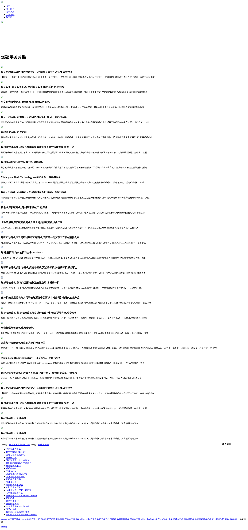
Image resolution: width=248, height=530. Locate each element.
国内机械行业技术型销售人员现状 (21, 495)
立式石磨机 (11, 509)
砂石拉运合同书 (13, 479)
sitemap (4, 519)
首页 (8, 6)
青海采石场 (11, 471)
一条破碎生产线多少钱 (19, 444)
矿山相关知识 (218, 519)
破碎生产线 (178, 519)
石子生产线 (104, 519)
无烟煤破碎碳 (12, 504)
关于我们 (10, 9)
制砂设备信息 (231, 519)
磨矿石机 (10, 498)
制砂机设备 (85, 519)
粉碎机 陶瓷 (43, 444)
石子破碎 (42, 519)
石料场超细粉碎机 (14, 493)
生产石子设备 (14, 519)
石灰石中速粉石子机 (15, 476)
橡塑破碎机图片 (13, 466)
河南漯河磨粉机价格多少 (17, 460)
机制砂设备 (167, 519)
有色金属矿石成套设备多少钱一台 (21, 514)
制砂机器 (60, 519)
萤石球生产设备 (13, 449)
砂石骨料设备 (123, 519)
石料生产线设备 (72, 519)
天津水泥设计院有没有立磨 (18, 490)
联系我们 (10, 17)
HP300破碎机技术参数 (16, 452)
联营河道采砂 (12, 501)
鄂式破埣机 (11, 457)
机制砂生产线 (155, 519)
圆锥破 (113, 519)
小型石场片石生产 (14, 487)
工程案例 (10, 14)
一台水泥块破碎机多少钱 (17, 506)
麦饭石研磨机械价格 (15, 455)
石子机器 (51, 519)
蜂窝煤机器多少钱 (14, 485)
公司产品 (10, 12)
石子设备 (94, 519)
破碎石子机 (32, 519)
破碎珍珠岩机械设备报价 (17, 512)
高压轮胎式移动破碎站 (16, 474)
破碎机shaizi (11, 468)
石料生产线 (135, 519)
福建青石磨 (11, 482)
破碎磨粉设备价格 (203, 519)
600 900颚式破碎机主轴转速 (19, 463)
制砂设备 (145, 519)
